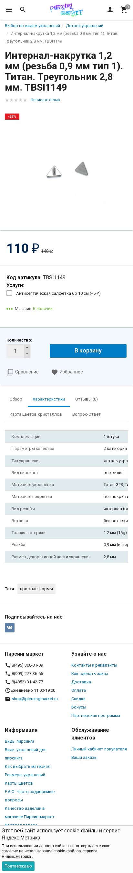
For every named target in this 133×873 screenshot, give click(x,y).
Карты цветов (19, 783)
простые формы (36, 588)
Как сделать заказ (89, 673)
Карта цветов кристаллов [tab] (36, 414)
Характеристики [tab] (49, 399)
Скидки (78, 698)
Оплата (78, 690)
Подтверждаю (18, 866)
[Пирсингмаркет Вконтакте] (10, 627)
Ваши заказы (84, 757)
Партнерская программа (95, 715)
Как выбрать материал (27, 766)
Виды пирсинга (19, 741)
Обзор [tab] (16, 399)
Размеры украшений (25, 774)
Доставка (81, 682)
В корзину (88, 350)
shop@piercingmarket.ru (35, 698)
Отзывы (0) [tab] (86, 399)
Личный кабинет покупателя (99, 749)
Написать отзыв (45, 100)
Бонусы (78, 707)
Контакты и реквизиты (94, 665)
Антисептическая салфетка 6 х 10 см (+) (58, 293)
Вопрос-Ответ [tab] (86, 414)
